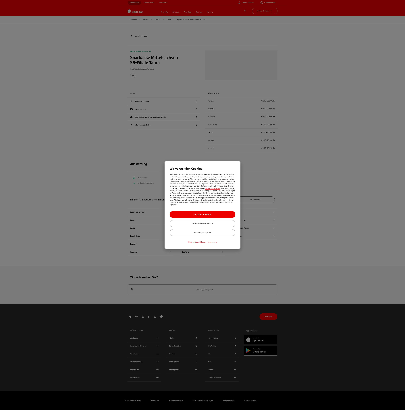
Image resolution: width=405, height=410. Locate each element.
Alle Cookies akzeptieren (202, 214)
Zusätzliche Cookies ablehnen (202, 223)
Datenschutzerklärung (212, 188)
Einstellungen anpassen (202, 232)
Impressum (212, 242)
